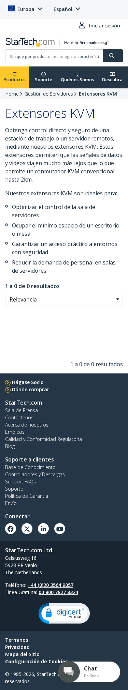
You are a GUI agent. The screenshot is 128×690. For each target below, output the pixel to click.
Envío (11, 503)
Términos (16, 640)
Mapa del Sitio (22, 654)
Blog (10, 446)
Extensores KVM (98, 93)
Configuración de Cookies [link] (36, 661)
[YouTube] (59, 528)
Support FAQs (20, 481)
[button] (118, 299)
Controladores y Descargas (35, 474)
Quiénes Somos (77, 79)
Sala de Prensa (21, 410)
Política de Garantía (26, 496)
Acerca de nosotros (26, 424)
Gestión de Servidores (49, 93)
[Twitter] (27, 528)
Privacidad (17, 647)
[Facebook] (10, 528)
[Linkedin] (43, 528)
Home (12, 93)
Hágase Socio (28, 382)
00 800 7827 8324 (58, 592)
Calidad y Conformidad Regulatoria (43, 439)
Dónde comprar (30, 389)
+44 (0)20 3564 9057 (50, 585)
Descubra (112, 79)
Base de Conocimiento (30, 467)
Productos (14, 79)
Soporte (43, 79)
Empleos (15, 432)
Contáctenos (19, 417)
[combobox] (64, 299)
